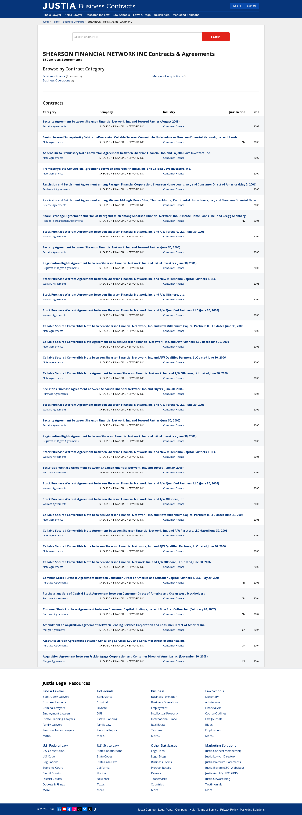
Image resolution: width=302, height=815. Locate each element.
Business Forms (161, 762)
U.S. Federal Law (55, 745)
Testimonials (213, 784)
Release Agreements (54, 205)
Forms (56, 21)
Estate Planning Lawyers (59, 719)
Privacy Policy (229, 809)
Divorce (102, 708)
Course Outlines (215, 713)
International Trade (164, 719)
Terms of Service (207, 809)
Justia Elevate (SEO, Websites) (224, 768)
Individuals (105, 691)
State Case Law (107, 762)
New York (103, 779)
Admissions (212, 702)
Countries (157, 784)
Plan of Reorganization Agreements (63, 220)
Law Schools (121, 14)
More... (47, 736)
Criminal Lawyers (54, 708)
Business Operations (56, 80)
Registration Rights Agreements (61, 268)
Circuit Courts (52, 773)
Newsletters (162, 14)
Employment (159, 708)
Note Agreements (53, 142)
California (103, 768)
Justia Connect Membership (223, 751)
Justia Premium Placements (223, 762)
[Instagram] (74, 809)
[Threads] (79, 809)
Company (181, 809)
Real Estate (158, 725)
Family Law (104, 725)
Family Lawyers (52, 725)
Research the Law (97, 14)
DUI (99, 713)
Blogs (209, 725)
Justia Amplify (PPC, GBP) (221, 773)
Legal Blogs (158, 756)
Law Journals (213, 719)
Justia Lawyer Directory (220, 756)
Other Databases (164, 745)
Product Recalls (161, 768)
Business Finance (54, 76)
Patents (156, 773)
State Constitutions (109, 751)
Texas (101, 784)
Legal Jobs (158, 751)
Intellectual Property (164, 713)
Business (157, 691)
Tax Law (156, 730)
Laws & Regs (142, 14)
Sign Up (251, 5)
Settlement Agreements (56, 189)
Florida (101, 773)
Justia (46, 21)
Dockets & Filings (54, 784)
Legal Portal (165, 809)
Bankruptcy (104, 697)
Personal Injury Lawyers (58, 730)
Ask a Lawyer (73, 14)
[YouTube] (64, 809)
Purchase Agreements (55, 393)
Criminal (102, 702)
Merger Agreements (54, 629)
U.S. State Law (108, 745)
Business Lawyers (54, 702)
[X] (90, 809)
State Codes (104, 756)
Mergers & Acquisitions (167, 76)
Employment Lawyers (57, 713)
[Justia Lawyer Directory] (95, 809)
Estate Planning (107, 719)
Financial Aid (213, 708)
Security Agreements (54, 126)
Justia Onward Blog (217, 779)
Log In (237, 5)
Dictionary (212, 697)
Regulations (50, 762)
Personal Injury (107, 730)
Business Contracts (73, 21)
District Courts (52, 779)
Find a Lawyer (52, 14)
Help (192, 809)
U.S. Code (49, 756)
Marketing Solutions (186, 14)
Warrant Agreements (54, 236)
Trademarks (159, 779)
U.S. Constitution (53, 751)
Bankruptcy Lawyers (56, 697)
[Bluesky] (84, 809)
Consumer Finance (173, 126)
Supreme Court (53, 768)
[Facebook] (69, 809)
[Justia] (59, 6)
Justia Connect (147, 809)
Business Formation (164, 697)
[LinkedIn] (59, 809)
